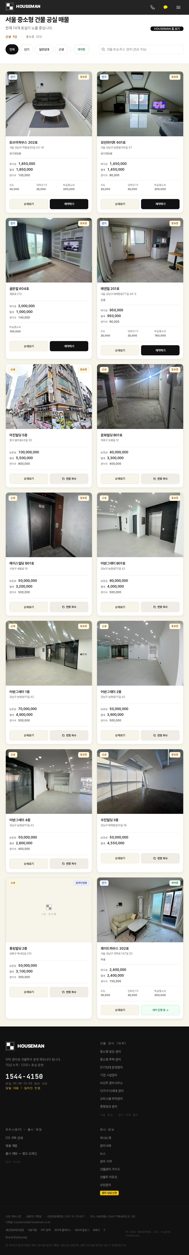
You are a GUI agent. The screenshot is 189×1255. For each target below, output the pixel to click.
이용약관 (32, 1230)
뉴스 (103, 1153)
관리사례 (105, 1146)
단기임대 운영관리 (111, 1067)
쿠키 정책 (45, 1230)
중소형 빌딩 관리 (110, 1051)
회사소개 (105, 1138)
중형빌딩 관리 (108, 1106)
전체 (12, 49)
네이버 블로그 (82, 1230)
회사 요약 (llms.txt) (16, 1237)
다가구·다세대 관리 (112, 1091)
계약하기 (69, 204)
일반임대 (44, 49)
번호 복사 (71, 478)
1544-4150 (24, 1076)
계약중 (81, 49)
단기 (26, 49)
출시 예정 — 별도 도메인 (21, 1153)
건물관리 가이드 (110, 1169)
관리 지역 (106, 1161)
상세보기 (29, 204)
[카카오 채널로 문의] (165, 7)
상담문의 (105, 1185)
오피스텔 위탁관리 (111, 1098)
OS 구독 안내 (14, 1138)
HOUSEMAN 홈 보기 (167, 28)
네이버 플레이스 (62, 1230)
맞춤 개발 (11, 1146)
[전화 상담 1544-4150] (153, 7)
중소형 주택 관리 (110, 1059)
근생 (61, 49)
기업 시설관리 (108, 1075)
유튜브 (96, 1230)
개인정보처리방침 (15, 1230)
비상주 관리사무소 (111, 1083)
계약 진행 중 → (160, 1010)
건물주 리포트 (108, 1177)
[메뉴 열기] (178, 7)
